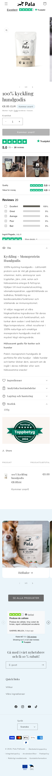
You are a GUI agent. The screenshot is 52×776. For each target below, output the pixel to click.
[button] (6, 3)
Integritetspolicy (13, 754)
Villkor (9, 687)
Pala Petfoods (19, 749)
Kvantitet (6, 115)
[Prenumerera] (42, 664)
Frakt (16, 111)
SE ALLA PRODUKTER (26, 598)
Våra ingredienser (15, 694)
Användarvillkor (30, 754)
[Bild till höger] (32, 87)
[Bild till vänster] (19, 87)
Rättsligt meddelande (17, 758)
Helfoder (23, 572)
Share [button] (9, 450)
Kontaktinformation (38, 758)
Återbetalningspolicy (38, 749)
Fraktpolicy (44, 754)
